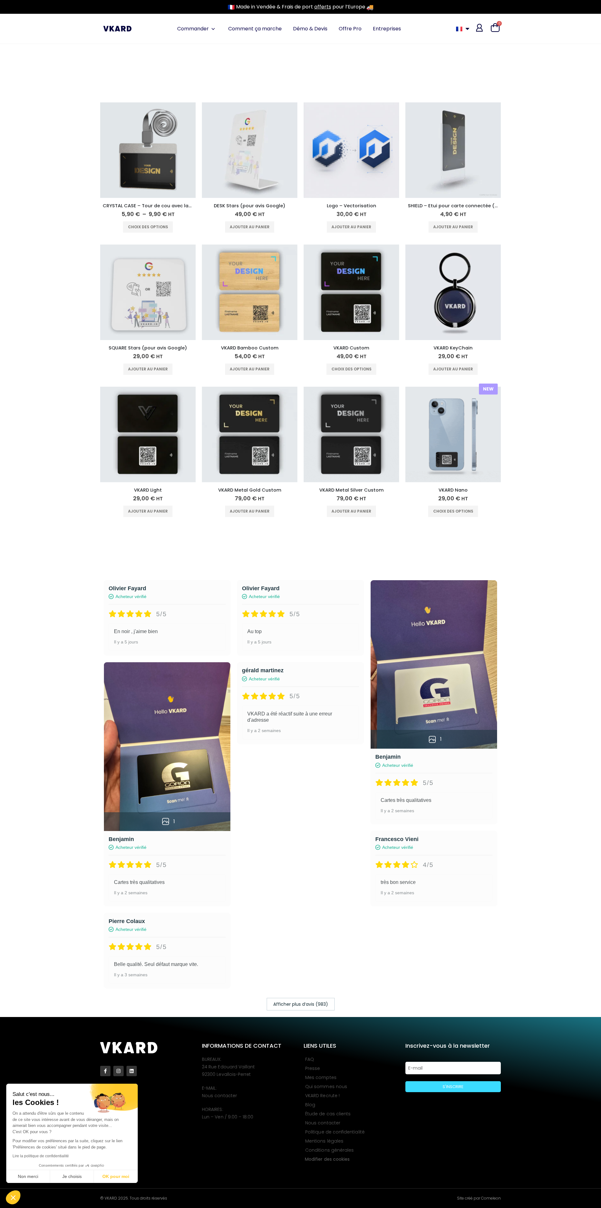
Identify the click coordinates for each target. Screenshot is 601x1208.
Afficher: (110, 61)
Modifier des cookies (327, 1159)
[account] (479, 28)
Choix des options (148, 227)
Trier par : (112, 49)
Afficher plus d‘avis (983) (300, 1004)
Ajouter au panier (250, 227)
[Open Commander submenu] (213, 29)
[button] (13, 1197)
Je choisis (72, 1176)
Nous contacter (219, 1095)
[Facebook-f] (105, 1071)
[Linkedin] (131, 1071)
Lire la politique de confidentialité (41, 1156)
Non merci (28, 1176)
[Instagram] (118, 1071)
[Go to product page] (148, 150)
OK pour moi (115, 1176)
